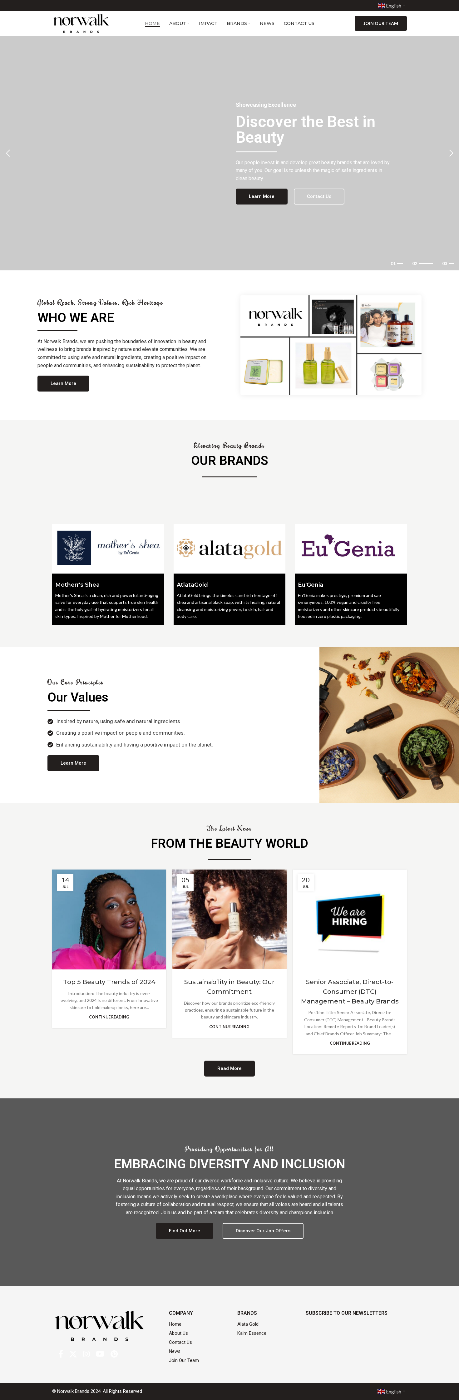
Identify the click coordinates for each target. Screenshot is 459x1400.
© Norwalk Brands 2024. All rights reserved (97, 1391)
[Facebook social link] (60, 1354)
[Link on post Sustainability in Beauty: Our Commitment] (229, 919)
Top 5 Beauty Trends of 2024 (109, 982)
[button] (8, 153)
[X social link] (73, 1354)
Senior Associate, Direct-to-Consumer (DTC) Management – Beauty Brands (350, 991)
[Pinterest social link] (114, 1354)
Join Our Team (380, 23)
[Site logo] (81, 23)
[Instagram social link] (86, 1354)
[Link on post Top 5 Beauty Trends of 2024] (109, 919)
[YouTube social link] (100, 1354)
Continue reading (109, 1017)
